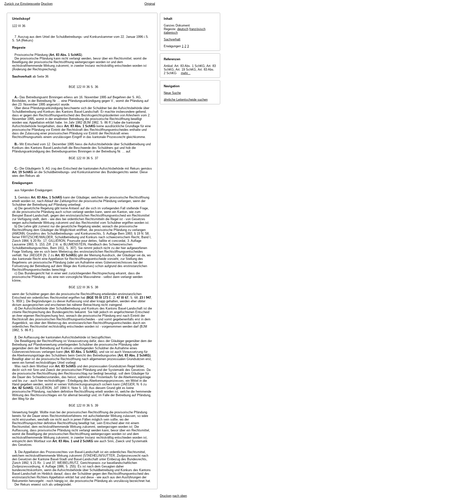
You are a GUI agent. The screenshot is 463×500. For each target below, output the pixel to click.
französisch (197, 29)
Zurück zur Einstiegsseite (22, 4)
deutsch (182, 29)
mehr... (186, 73)
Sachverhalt (172, 39)
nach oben (179, 496)
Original (149, 4)
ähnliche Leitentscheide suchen (186, 99)
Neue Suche (172, 93)
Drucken (47, 4)
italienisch (171, 32)
